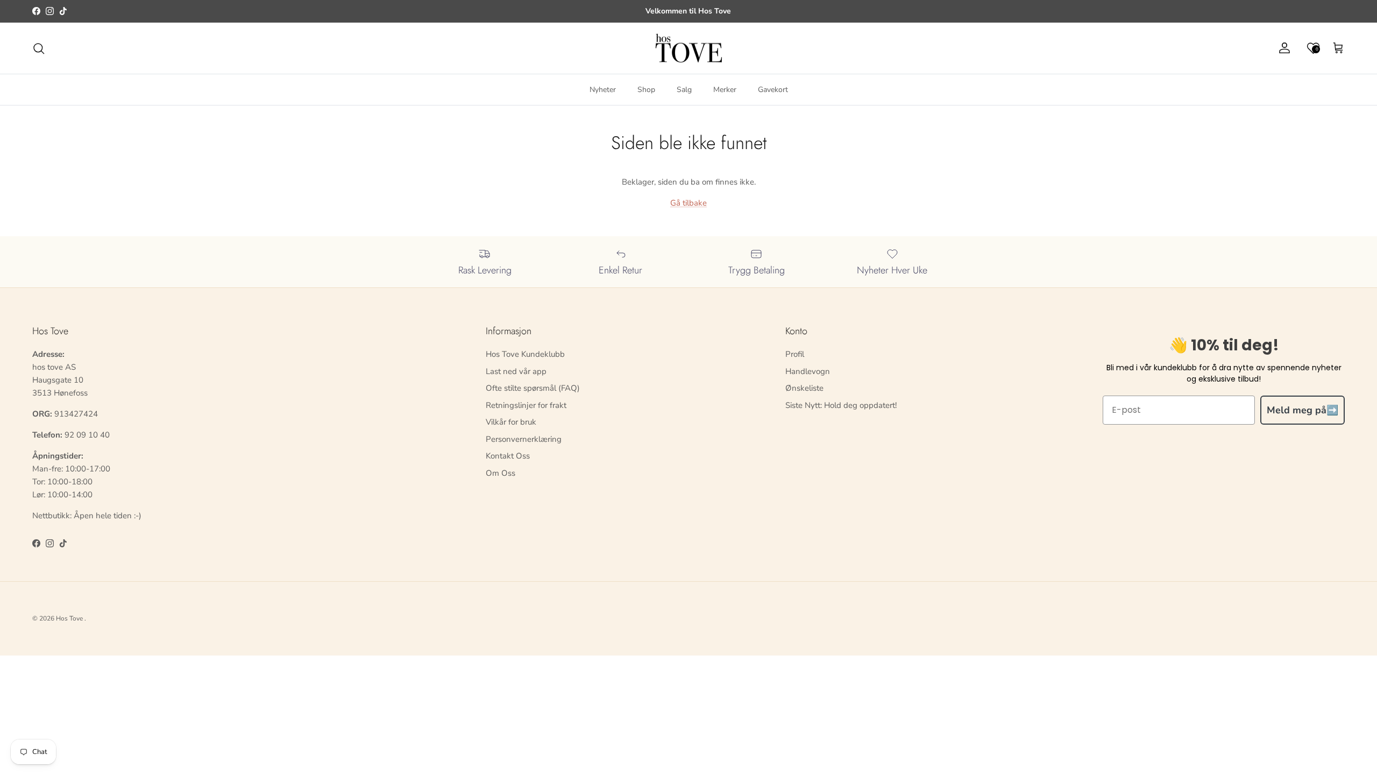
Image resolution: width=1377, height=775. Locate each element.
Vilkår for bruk (511, 422)
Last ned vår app (516, 371)
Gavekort (773, 89)
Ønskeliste (804, 388)
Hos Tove (69, 618)
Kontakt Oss (508, 455)
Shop (646, 89)
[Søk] (38, 48)
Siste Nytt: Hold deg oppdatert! (841, 405)
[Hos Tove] (688, 48)
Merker (724, 89)
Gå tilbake (688, 203)
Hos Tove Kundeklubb (525, 354)
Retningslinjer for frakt (526, 405)
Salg (684, 89)
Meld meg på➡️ (1302, 410)
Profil (794, 354)
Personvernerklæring (524, 439)
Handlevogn (807, 371)
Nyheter (603, 89)
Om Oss (500, 473)
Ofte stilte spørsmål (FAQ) (533, 388)
